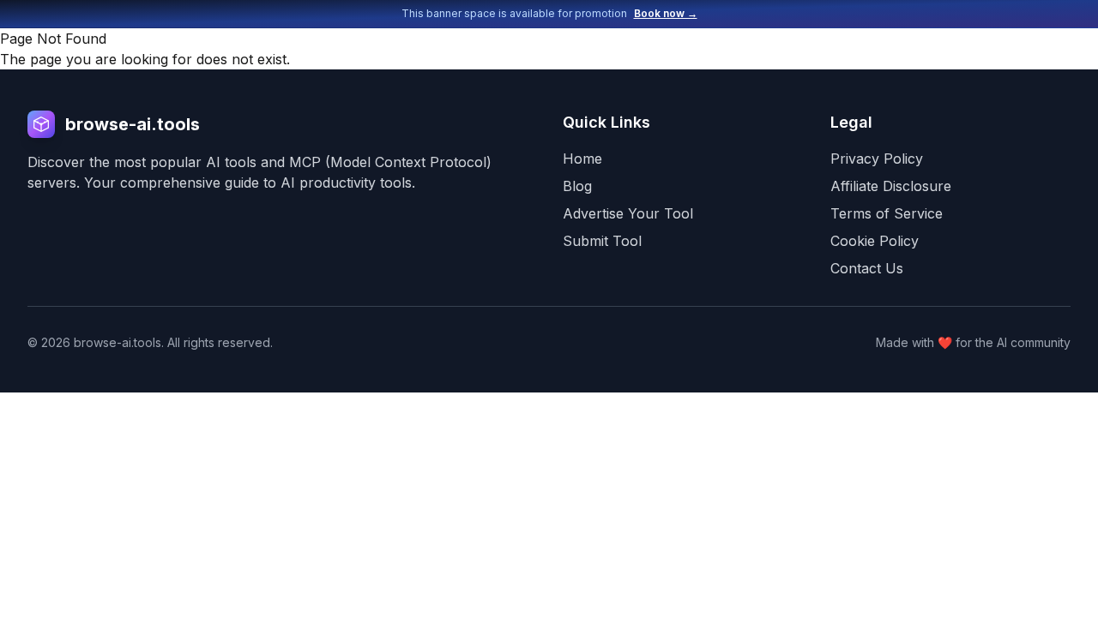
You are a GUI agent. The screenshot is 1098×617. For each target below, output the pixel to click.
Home (582, 158)
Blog (577, 186)
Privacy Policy (876, 158)
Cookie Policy (874, 240)
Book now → (665, 13)
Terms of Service (886, 213)
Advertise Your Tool (628, 213)
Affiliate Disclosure (890, 186)
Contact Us (866, 268)
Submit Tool (602, 240)
